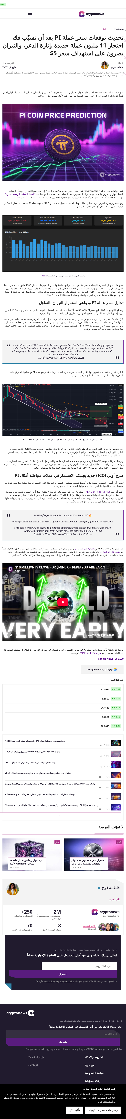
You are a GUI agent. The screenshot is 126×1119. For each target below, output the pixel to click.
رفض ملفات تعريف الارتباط (103, 1110)
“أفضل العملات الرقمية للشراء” (20, 194)
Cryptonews (119, 29)
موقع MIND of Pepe (90, 653)
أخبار (104, 29)
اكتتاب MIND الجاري (110, 551)
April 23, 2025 (80, 534)
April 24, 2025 (76, 357)
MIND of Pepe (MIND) (98, 491)
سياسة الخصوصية (67, 981)
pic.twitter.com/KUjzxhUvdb (63, 354)
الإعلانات (33, 1065)
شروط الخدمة (52, 981)
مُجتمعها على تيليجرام (85, 548)
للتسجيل (63, 974)
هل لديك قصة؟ (36, 1057)
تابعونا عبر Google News (100, 669)
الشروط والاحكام (94, 1057)
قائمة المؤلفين (89, 926)
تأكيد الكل (74, 1110)
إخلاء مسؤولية (92, 1081)
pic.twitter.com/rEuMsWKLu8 (86, 530)
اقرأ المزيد (114, 899)
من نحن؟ (89, 1065)
